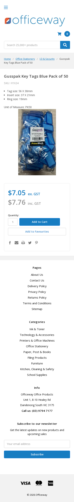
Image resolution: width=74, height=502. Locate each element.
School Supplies (37, 375)
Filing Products (37, 357)
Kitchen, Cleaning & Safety (37, 369)
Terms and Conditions (37, 303)
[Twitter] (30, 243)
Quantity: (13, 215)
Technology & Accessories (37, 335)
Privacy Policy (37, 292)
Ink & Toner (37, 329)
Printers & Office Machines (37, 340)
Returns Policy (37, 297)
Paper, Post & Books (37, 352)
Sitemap (37, 309)
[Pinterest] (36, 243)
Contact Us (37, 280)
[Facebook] (10, 243)
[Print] (23, 243)
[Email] (16, 243)
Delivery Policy (37, 286)
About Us (37, 274)
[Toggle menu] (6, 7)
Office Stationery (37, 346)
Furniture (37, 363)
